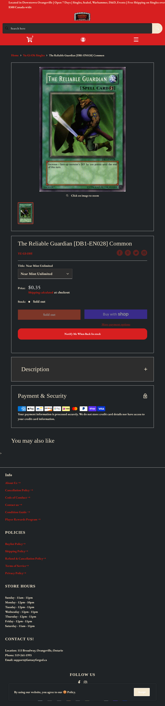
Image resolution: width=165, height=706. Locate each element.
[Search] (157, 28)
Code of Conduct (16, 497)
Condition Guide (16, 512)
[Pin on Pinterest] (128, 253)
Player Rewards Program (21, 519)
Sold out (49, 314)
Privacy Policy (14, 573)
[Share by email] (144, 253)
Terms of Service (15, 566)
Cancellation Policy (17, 490)
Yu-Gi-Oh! (25, 253)
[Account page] (83, 40)
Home (15, 55)
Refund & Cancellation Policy (24, 558)
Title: (35, 265)
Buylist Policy (14, 544)
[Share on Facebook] (120, 253)
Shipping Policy (15, 551)
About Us (11, 483)
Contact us (12, 505)
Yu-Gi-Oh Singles (34, 55)
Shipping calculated (40, 292)
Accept (142, 692)
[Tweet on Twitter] (136, 253)
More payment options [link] (116, 324)
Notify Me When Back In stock (82, 334)
